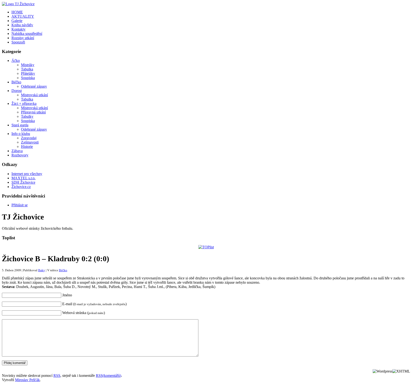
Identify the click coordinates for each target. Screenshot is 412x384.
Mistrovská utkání (34, 95)
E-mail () (94, 304)
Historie (27, 146)
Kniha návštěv (22, 25)
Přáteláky (28, 73)
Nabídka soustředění (26, 34)
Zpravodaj (28, 138)
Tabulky (27, 116)
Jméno (67, 295)
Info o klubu (20, 134)
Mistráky (27, 65)
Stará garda (19, 125)
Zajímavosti (30, 142)
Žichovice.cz (21, 187)
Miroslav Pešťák (27, 380)
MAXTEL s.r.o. (23, 178)
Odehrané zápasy (34, 86)
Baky (41, 270)
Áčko (15, 61)
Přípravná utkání (33, 112)
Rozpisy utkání (22, 38)
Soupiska (28, 78)
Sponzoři (18, 42)
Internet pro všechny (26, 174)
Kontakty (18, 29)
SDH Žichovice (23, 182)
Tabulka (27, 69)
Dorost (16, 91)
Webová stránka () (83, 313)
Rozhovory (19, 155)
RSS (56, 375)
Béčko (16, 82)
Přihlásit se (19, 205)
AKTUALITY (22, 16)
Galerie (16, 21)
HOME (17, 12)
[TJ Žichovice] (18, 4)
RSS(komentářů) (108, 375)
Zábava (17, 151)
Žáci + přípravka (23, 103)
